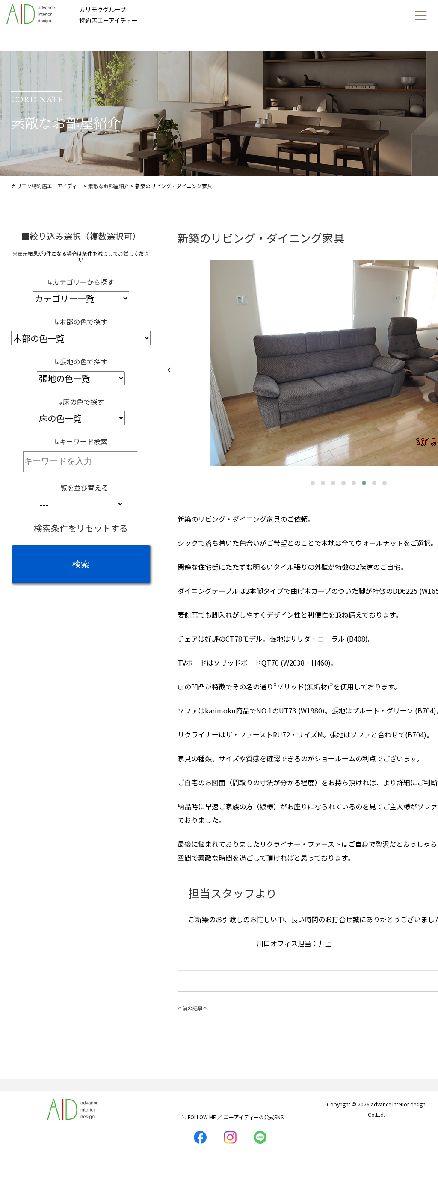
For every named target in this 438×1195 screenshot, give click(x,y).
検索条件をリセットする (81, 528)
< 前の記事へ (193, 1008)
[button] (313, 483)
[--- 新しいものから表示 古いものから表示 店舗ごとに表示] (81, 504)
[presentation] (169, 370)
